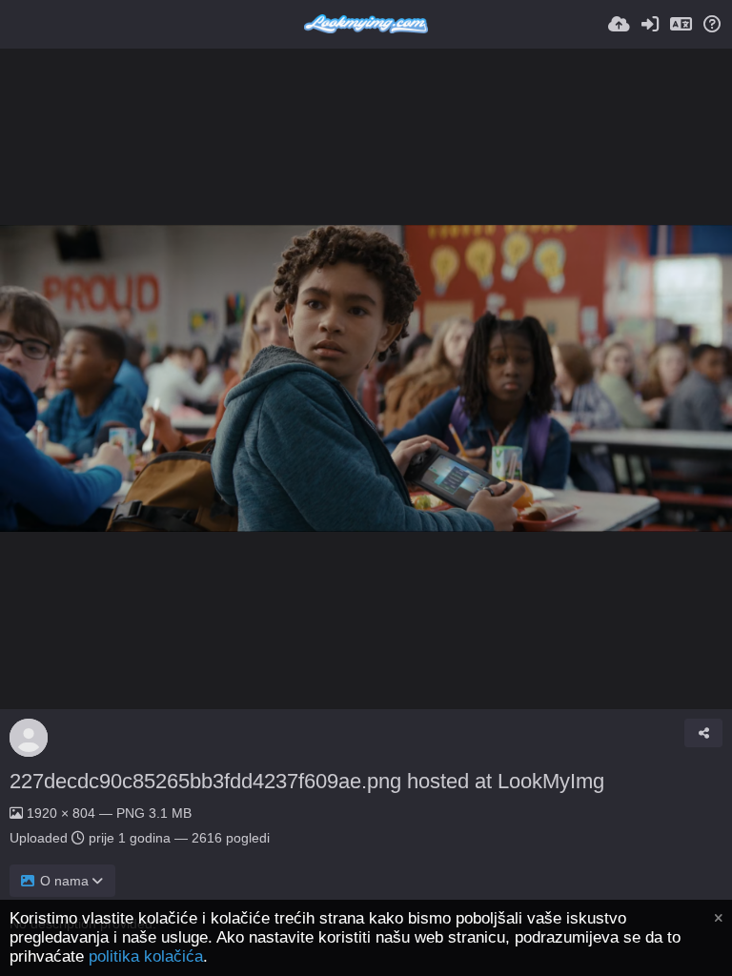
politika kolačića (146, 956)
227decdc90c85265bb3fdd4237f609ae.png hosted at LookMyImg (307, 781)
